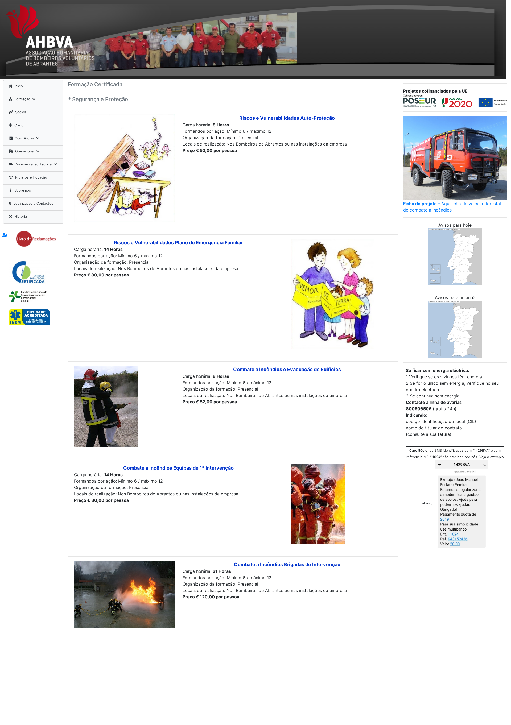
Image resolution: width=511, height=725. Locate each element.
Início (19, 86)
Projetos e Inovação (31, 177)
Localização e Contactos (33, 203)
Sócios (20, 112)
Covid (19, 125)
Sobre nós (22, 190)
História (20, 216)
